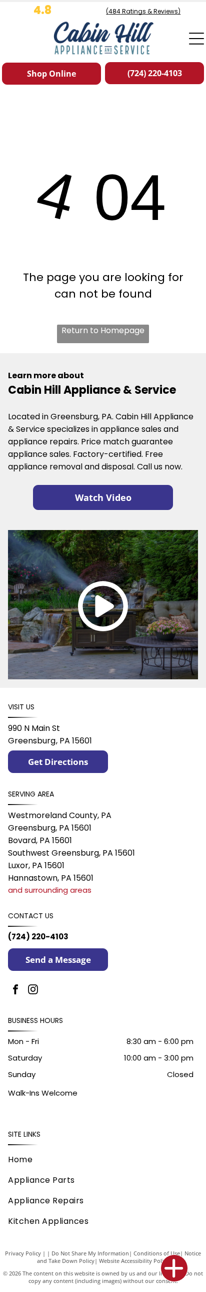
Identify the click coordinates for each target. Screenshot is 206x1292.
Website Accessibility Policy (134, 1260)
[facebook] (15, 990)
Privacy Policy (23, 1253)
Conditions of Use (157, 1253)
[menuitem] (101, 1159)
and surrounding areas (50, 890)
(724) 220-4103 (38, 936)
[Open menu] (196, 38)
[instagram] (33, 990)
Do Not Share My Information (90, 1253)
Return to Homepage (103, 330)
